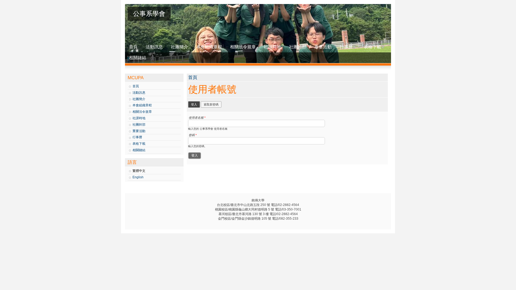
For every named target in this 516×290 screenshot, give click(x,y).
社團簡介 (179, 47)
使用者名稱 (197, 117)
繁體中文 (138, 171)
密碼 (192, 135)
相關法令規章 (243, 47)
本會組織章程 (209, 47)
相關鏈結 (137, 57)
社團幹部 (297, 47)
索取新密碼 (211, 104)
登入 (195, 104)
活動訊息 (154, 47)
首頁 (133, 47)
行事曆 (346, 47)
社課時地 (272, 47)
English (138, 177)
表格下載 (372, 47)
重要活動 (323, 47)
